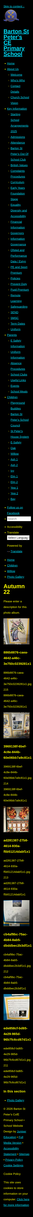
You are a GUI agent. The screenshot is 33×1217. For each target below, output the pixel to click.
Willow (11, 571)
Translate (16, 551)
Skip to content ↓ (14, 6)
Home (11, 559)
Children (12, 565)
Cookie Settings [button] (13, 1165)
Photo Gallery (15, 576)
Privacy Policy (14, 1159)
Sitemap (24, 1154)
